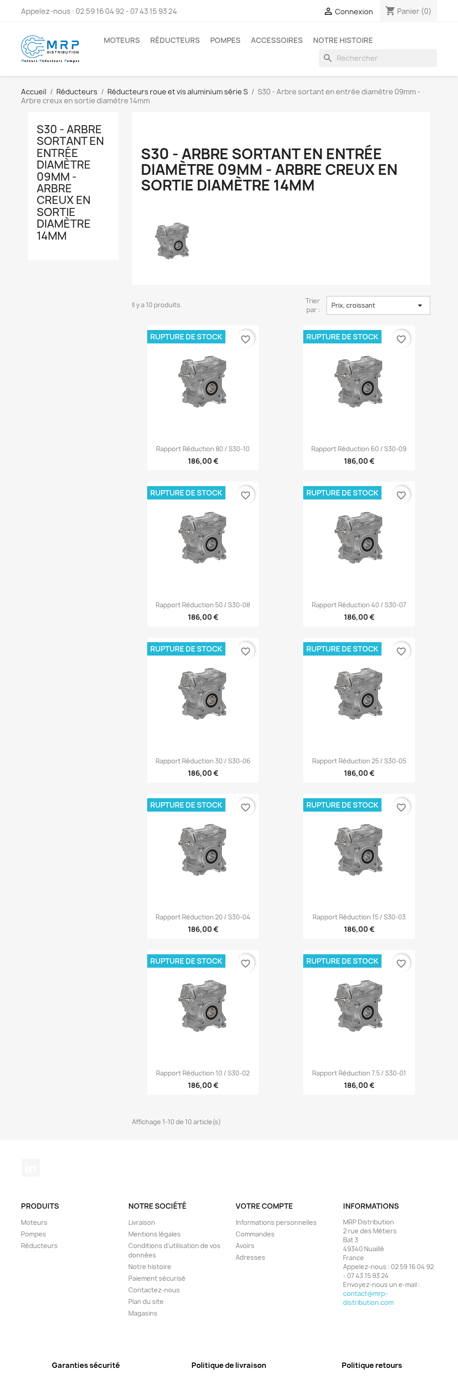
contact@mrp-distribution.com (368, 1298)
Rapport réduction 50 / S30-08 (203, 605)
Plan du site (146, 1301)
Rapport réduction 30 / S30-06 (203, 761)
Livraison (141, 1222)
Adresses (250, 1257)
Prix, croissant (378, 305)
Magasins (142, 1313)
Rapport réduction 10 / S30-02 (203, 1073)
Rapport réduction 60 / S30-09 (359, 448)
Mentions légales (154, 1234)
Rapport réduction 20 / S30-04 (203, 917)
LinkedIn (31, 1168)
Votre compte (264, 1206)
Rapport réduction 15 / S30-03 (359, 917)
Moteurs (122, 40)
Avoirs (245, 1245)
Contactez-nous (154, 1290)
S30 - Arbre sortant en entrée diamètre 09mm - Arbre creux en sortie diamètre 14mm (70, 182)
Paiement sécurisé (157, 1278)
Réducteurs (175, 40)
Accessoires (277, 40)
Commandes (255, 1234)
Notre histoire (343, 40)
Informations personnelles (276, 1222)
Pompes (225, 40)
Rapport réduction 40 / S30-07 (359, 605)
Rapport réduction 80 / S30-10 (203, 448)
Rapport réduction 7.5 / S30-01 (359, 1073)
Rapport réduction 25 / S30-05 (359, 761)
